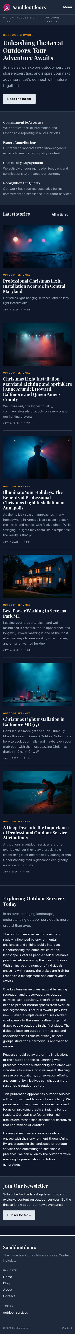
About (7, 1289)
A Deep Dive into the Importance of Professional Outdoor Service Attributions (36, 833)
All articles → (62, 214)
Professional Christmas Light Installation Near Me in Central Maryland (34, 286)
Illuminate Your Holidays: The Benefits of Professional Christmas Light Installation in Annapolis (34, 500)
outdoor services (17, 274)
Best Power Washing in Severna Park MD (34, 613)
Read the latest (19, 99)
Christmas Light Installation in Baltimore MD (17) (34, 721)
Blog (6, 1283)
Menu (67, 7)
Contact (9, 1296)
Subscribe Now (19, 1215)
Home (7, 1277)
